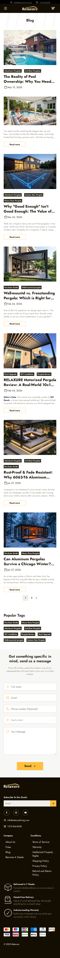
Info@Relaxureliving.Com (23, 2)
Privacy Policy (39, 866)
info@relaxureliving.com (18, 820)
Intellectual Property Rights (42, 854)
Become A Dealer (15, 857)
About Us (10, 842)
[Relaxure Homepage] (30, 8)
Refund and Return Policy (42, 872)
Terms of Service (40, 842)
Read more (15, 144)
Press (8, 847)
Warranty (37, 847)
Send (27, 766)
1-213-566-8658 (44, 2)
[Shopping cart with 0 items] (53, 8)
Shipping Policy (40, 861)
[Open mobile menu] (5, 8)
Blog (8, 852)
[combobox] (30, 720)
